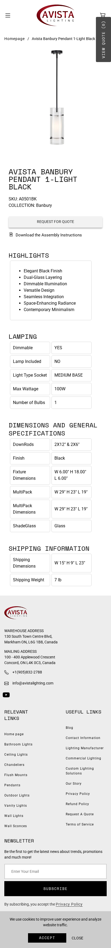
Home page (14, 734)
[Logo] (55, 15)
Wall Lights (13, 816)
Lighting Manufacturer (85, 748)
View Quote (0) (103, 39)
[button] (102, 15)
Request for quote (55, 221)
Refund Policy (77, 804)
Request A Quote (80, 814)
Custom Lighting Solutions (80, 771)
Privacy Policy (78, 794)
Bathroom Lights (18, 744)
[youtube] (6, 695)
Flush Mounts (15, 775)
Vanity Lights (15, 806)
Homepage (14, 39)
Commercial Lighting (83, 758)
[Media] (55, 98)
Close (77, 938)
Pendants (12, 785)
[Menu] (7, 15)
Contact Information (83, 738)
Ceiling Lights (16, 754)
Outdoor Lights (17, 795)
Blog (69, 728)
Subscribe (55, 888)
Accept (47, 937)
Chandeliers (14, 765)
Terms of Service (80, 824)
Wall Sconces (15, 826)
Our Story (74, 783)
